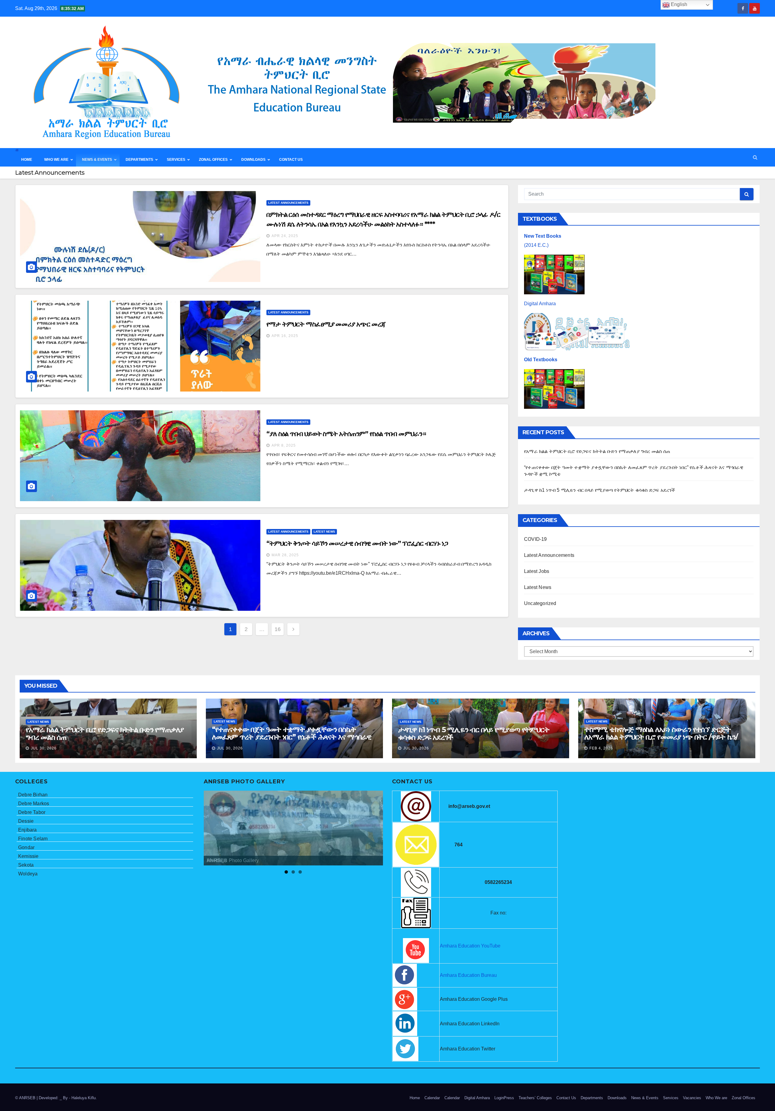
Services (670, 1098)
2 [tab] (293, 872)
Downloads (617, 1098)
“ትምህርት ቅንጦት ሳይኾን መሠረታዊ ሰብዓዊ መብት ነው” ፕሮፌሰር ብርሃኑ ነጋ (357, 543)
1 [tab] (286, 872)
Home (415, 1098)
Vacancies (692, 1098)
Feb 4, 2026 (601, 748)
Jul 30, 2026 (44, 748)
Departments (592, 1098)
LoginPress (504, 1098)
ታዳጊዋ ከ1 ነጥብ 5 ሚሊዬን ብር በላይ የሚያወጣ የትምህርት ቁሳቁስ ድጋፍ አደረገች (599, 490)
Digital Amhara (540, 303)
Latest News (324, 531)
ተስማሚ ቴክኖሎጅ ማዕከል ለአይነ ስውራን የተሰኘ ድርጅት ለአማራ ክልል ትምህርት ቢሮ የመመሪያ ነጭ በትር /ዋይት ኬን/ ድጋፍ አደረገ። (661, 737)
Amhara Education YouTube (470, 945)
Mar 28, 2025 (285, 555)
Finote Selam (33, 838)
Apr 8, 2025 (284, 445)
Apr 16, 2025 (285, 336)
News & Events (644, 1098)
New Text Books (542, 236)
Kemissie (28, 856)
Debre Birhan (33, 794)
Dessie (26, 821)
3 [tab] (300, 872)
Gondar (26, 847)
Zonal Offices (743, 1098)
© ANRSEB (26, 1098)
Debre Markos (33, 803)
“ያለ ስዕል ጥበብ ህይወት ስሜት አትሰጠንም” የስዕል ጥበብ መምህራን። (346, 434)
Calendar (432, 1098)
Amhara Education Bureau (468, 975)
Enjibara (27, 829)
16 (278, 629)
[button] (755, 157)
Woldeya (28, 873)
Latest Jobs (536, 571)
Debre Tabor (31, 812)
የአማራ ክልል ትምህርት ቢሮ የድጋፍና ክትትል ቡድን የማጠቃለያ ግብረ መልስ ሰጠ (597, 451)
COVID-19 (535, 539)
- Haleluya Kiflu (82, 1098)
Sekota (26, 865)
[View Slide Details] (293, 828)
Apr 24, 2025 (285, 236)
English (678, 4)
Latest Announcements (288, 202)
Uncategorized (540, 603)
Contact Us (566, 1098)
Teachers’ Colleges (535, 1098)
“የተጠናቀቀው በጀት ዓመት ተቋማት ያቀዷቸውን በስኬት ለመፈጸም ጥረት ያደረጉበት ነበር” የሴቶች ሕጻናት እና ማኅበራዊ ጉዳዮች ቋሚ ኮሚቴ (291, 737)
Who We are (716, 1098)
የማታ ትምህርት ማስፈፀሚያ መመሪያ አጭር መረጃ (325, 324)
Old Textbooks (540, 359)
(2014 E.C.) (536, 245)
